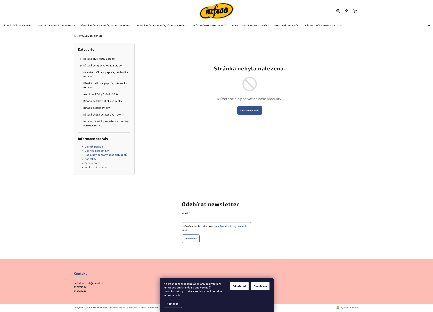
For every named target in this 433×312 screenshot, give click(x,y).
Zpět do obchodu (249, 110)
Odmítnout (239, 286)
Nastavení (173, 304)
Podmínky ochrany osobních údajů (106, 155)
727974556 (80, 287)
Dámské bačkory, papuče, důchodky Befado (105, 74)
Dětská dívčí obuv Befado (99, 59)
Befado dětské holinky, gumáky (102, 101)
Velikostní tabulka (96, 167)
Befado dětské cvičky (96, 108)
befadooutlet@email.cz (88, 283)
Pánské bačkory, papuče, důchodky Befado (105, 85)
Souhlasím (260, 286)
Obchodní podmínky (97, 151)
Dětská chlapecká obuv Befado (102, 65)
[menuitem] (17, 25)
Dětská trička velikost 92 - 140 (102, 115)
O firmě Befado (94, 147)
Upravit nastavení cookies (154, 307)
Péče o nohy (92, 163)
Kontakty (90, 159)
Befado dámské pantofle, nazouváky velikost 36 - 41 (106, 123)
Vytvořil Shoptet (350, 307)
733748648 (80, 291)
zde (178, 295)
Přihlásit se (191, 238)
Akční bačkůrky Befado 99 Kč (101, 94)
